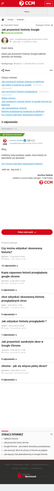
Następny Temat (43, 25)
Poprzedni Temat (11, 25)
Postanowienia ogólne (21, 465)
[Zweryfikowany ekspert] (24, 140)
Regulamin (24, 468)
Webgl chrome (8, 98)
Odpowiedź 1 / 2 (9, 129)
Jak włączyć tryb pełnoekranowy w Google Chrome (25, 454)
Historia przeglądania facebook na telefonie (22, 111)
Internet (20, 19)
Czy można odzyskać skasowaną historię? (22, 114)
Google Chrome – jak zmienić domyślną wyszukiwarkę (27, 446)
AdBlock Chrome (11, 439)
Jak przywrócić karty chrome (16, 442)
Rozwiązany (9, 33)
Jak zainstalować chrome (13, 108)
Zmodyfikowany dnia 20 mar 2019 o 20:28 (26, 143)
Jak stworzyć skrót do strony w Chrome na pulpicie (25, 450)
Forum (10, 19)
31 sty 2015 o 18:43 (29, 42)
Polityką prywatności (40, 465)
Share (7, 70)
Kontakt (15, 468)
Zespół (7, 465)
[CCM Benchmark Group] (27, 476)
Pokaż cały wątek (25, 232)
